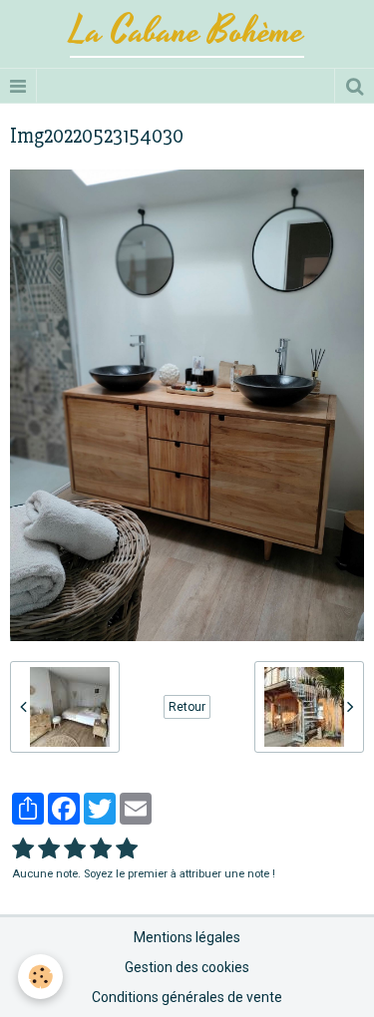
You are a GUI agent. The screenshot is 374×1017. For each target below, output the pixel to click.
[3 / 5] (75, 849)
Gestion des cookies (187, 967)
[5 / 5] (127, 849)
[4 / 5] (101, 849)
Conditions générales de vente (187, 997)
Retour (187, 707)
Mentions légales (187, 937)
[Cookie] (40, 976)
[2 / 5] (49, 849)
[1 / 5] (23, 849)
